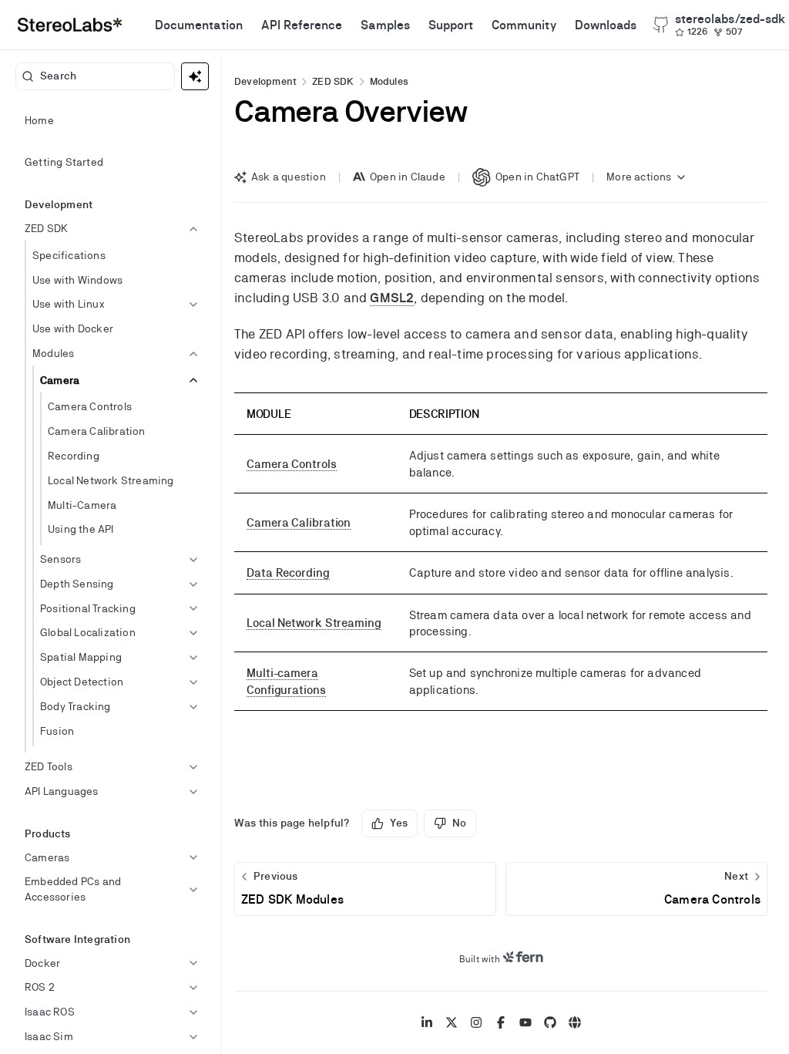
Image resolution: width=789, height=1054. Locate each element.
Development (265, 81)
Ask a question (288, 176)
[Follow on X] (451, 1022)
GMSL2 (392, 297)
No (459, 823)
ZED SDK (333, 81)
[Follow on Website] (575, 1022)
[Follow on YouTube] (525, 1022)
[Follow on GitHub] (550, 1022)
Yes (399, 823)
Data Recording (288, 572)
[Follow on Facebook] (501, 1022)
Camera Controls (292, 463)
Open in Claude (407, 176)
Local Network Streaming (314, 622)
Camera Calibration (299, 522)
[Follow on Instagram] (476, 1022)
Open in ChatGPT (537, 176)
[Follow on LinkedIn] (427, 1022)
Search (58, 75)
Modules (389, 81)
